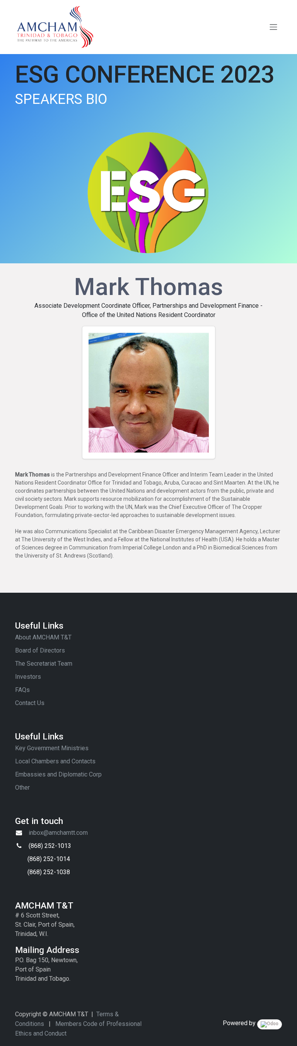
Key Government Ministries (52, 748)
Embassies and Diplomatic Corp (58, 774)
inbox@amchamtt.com (58, 832)
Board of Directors (40, 650)
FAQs (22, 689)
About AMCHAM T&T (43, 637)
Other (22, 787)
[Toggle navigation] (273, 27)
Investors (28, 676)
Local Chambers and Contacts (55, 761)
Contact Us (29, 703)
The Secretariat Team (43, 663)
